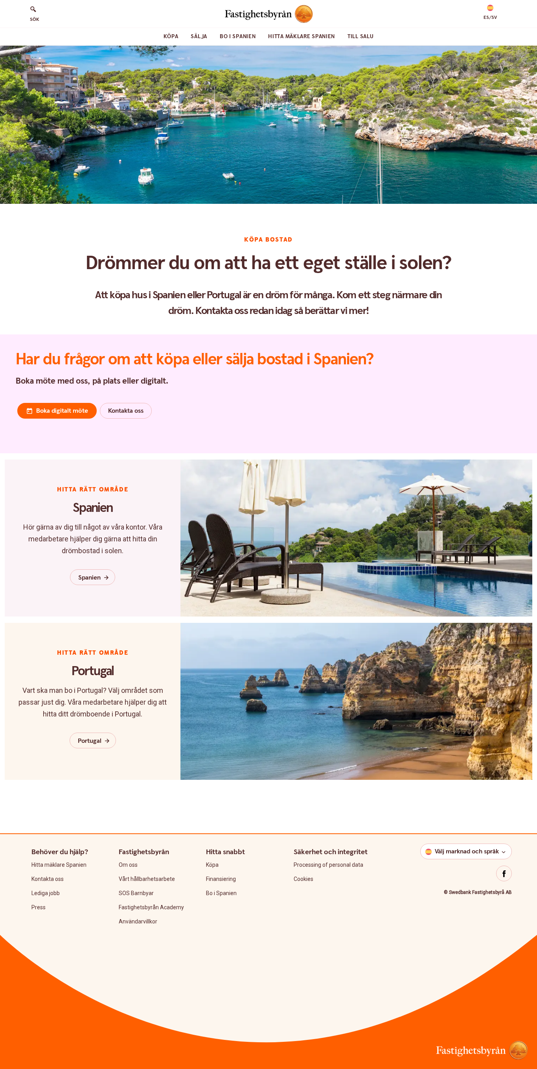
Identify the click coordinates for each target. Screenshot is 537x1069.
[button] (490, 12)
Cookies (303, 879)
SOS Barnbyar (136, 893)
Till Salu (360, 36)
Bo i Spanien (238, 36)
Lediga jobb (45, 893)
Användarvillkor (138, 921)
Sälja (199, 36)
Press (38, 907)
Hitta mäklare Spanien (301, 36)
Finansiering (221, 879)
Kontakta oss (47, 879)
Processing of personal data (328, 865)
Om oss (128, 865)
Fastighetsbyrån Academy (151, 907)
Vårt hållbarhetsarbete (147, 879)
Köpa (171, 36)
